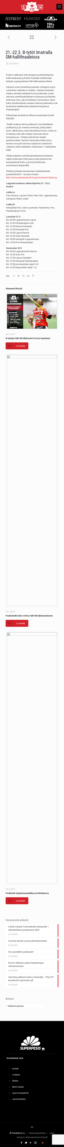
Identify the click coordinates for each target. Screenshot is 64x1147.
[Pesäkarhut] (32, 7)
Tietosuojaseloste (37, 1133)
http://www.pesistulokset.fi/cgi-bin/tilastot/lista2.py (31, 177)
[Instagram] (35, 1142)
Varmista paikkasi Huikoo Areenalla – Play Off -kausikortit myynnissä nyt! (31, 979)
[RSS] (42, 1142)
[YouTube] (31, 1142)
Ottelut (15, 1080)
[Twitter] (26, 1142)
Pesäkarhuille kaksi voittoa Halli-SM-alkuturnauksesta (29, 615)
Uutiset (15, 1068)
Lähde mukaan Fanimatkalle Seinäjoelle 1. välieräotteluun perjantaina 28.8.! (28, 928)
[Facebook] (21, 1142)
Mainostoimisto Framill (36, 1137)
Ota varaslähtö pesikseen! (21, 952)
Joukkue (16, 1074)
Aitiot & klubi (18, 1087)
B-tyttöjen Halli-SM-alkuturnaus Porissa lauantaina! (28, 338)
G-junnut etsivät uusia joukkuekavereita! (27, 941)
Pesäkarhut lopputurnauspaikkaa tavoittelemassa (27, 893)
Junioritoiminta (19, 1099)
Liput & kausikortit (20, 1093)
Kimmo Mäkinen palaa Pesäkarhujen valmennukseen (26, 964)
